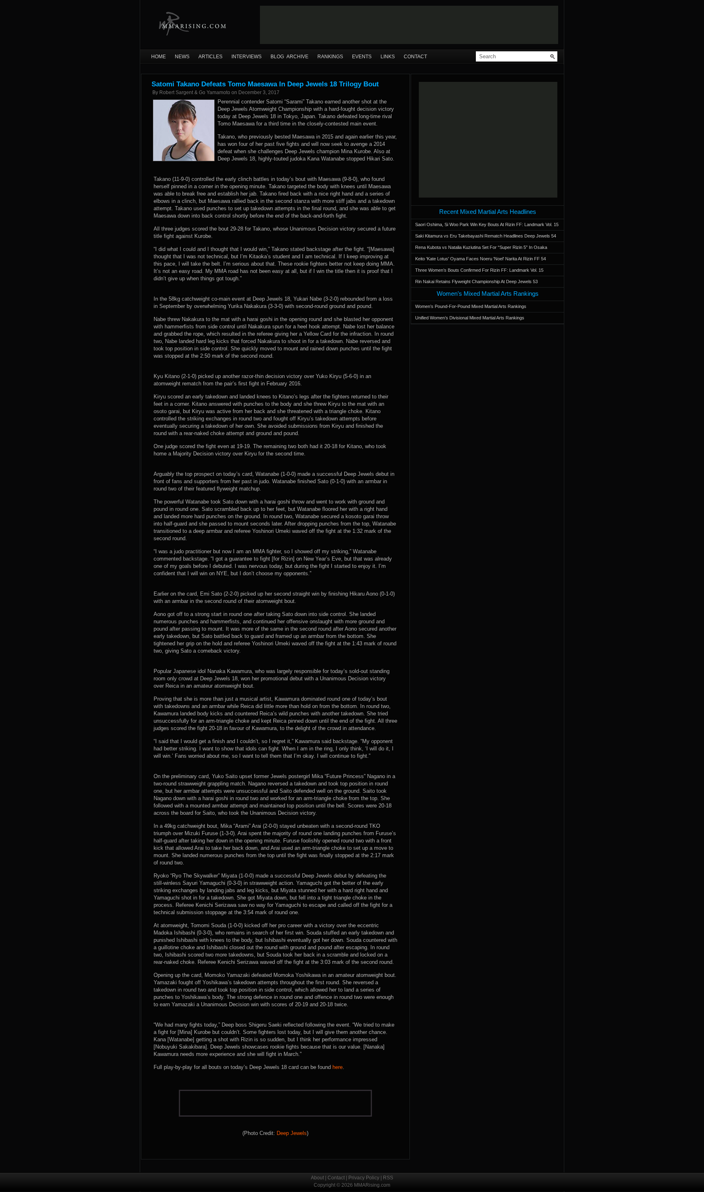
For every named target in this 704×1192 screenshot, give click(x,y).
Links (388, 56)
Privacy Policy (363, 1178)
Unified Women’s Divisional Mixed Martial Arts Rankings (469, 317)
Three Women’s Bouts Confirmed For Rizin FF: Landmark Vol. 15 (479, 270)
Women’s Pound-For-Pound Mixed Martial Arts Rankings (470, 306)
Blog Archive (289, 56)
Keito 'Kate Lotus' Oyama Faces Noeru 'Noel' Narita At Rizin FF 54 (480, 258)
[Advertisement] (409, 25)
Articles (210, 56)
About (317, 1178)
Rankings (330, 56)
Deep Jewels (292, 1133)
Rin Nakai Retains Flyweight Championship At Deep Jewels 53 (476, 281)
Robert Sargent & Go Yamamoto (194, 92)
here (337, 1067)
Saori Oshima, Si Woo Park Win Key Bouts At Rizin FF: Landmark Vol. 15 (487, 224)
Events (362, 56)
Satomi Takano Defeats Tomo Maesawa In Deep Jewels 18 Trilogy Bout (265, 84)
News (182, 56)
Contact (415, 56)
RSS (388, 1178)
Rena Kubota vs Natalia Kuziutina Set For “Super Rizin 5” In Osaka (481, 247)
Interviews (246, 56)
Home (158, 56)
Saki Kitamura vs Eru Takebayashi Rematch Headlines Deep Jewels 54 (485, 235)
